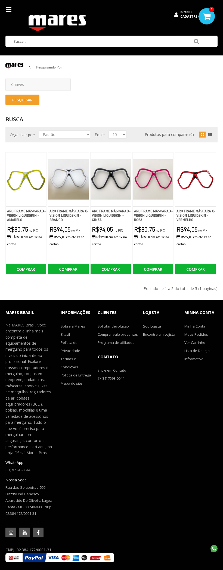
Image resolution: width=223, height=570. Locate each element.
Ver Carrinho (194, 342)
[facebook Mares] (38, 532)
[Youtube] (24, 532)
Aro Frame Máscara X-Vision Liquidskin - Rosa (153, 215)
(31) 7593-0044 (112, 378)
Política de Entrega (76, 375)
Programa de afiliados (116, 342)
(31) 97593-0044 (17, 470)
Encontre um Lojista (159, 334)
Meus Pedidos (196, 334)
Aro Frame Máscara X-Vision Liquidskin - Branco (68, 215)
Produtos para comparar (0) (169, 134)
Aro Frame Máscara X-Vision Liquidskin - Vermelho (195, 215)
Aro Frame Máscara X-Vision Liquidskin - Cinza (111, 215)
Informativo (193, 358)
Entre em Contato (112, 370)
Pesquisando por (49, 67)
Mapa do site (71, 383)
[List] (210, 135)
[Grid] (202, 135)
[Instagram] (10, 532)
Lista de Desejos (198, 350)
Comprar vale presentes (118, 334)
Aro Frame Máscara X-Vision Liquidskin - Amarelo (26, 215)
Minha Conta (194, 326)
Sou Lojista (152, 326)
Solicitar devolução (113, 326)
